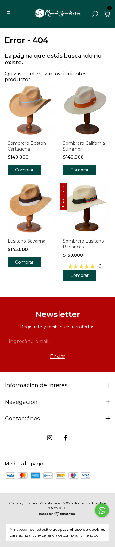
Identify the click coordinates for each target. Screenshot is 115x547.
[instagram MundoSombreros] (49, 438)
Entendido (89, 535)
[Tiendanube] (57, 514)
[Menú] (9, 14)
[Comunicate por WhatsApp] (102, 510)
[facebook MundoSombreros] (66, 438)
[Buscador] (95, 14)
